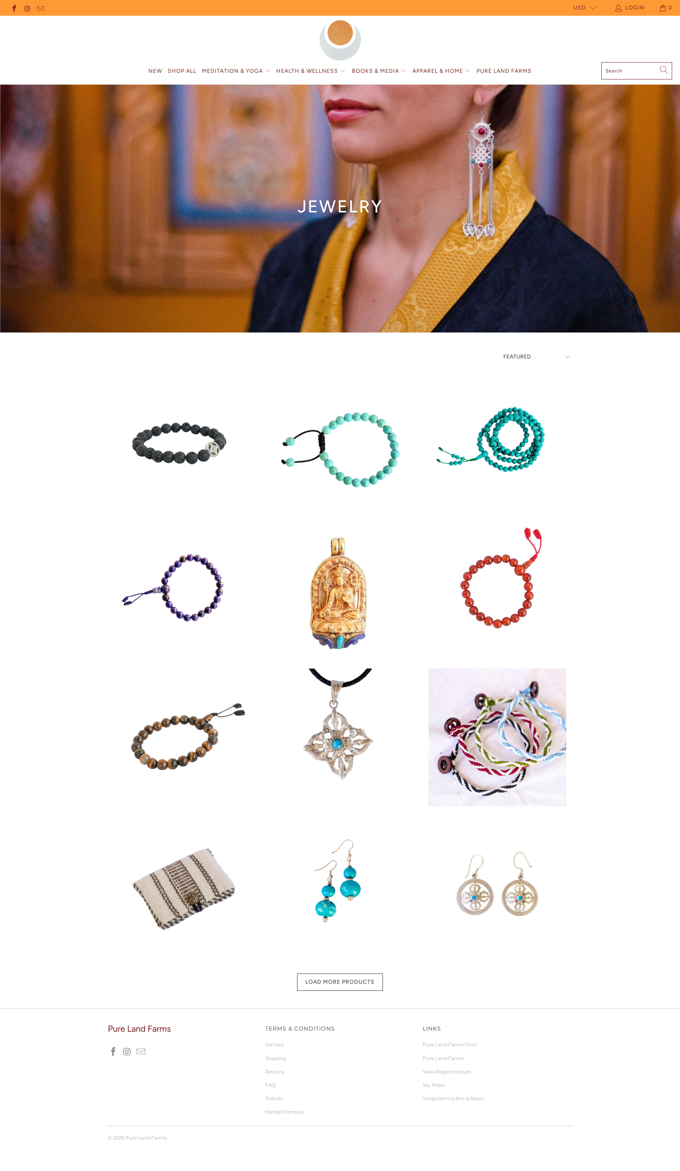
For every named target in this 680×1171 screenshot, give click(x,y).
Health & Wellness (308, 71)
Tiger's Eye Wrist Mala (182, 737)
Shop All (182, 71)
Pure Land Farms (504, 71)
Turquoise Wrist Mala (340, 442)
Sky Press (434, 1085)
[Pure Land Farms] (340, 41)
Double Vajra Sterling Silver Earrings (497, 885)
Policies (274, 1098)
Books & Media (376, 71)
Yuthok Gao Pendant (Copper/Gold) (340, 590)
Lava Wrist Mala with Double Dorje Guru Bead (182, 442)
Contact (274, 1044)
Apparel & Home (438, 71)
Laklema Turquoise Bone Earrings (340, 885)
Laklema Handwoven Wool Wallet (182, 885)
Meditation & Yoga (233, 71)
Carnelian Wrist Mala (497, 590)
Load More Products (340, 982)
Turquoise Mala (497, 442)
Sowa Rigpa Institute (447, 1072)
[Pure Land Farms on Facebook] (14, 7)
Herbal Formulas (285, 1112)
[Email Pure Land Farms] (40, 7)
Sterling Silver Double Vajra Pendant (340, 737)
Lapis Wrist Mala (182, 590)
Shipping (275, 1058)
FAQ (270, 1085)
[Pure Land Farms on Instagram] (27, 7)
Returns (274, 1072)
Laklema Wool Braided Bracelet (497, 737)
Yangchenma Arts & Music (453, 1098)
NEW (155, 71)
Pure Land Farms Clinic (450, 1044)
